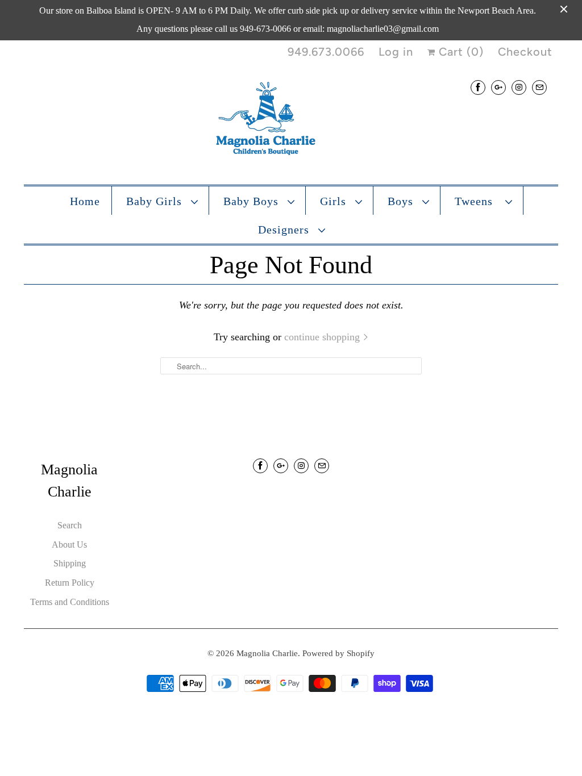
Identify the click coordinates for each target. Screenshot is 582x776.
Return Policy (69, 582)
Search (69, 525)
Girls (335, 201)
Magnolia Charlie (267, 653)
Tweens (477, 201)
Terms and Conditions (69, 602)
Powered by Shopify (338, 653)
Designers (285, 229)
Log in (396, 52)
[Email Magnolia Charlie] (539, 87)
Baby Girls (155, 201)
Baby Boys (252, 201)
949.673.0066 (326, 52)
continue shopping (323, 337)
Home (85, 201)
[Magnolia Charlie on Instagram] (519, 87)
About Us (69, 544)
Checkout (525, 52)
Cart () (459, 52)
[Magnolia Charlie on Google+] (498, 87)
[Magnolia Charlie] (291, 121)
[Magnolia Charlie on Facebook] (478, 87)
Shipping (69, 563)
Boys (402, 201)
